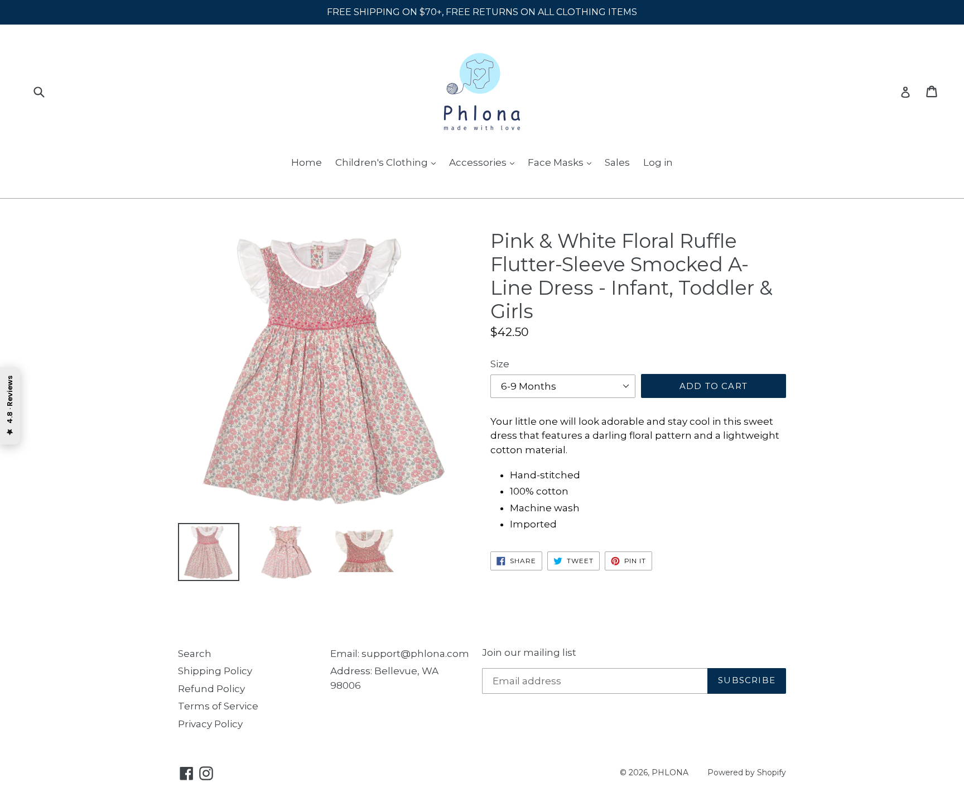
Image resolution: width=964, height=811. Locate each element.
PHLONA (670, 772)
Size (499, 363)
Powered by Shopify (746, 772)
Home (306, 162)
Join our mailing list (529, 652)
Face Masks (557, 162)
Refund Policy (211, 688)
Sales (617, 162)
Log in (658, 162)
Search (194, 653)
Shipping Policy (215, 670)
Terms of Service (218, 706)
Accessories (479, 162)
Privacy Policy (210, 724)
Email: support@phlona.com (399, 653)
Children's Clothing (382, 162)
